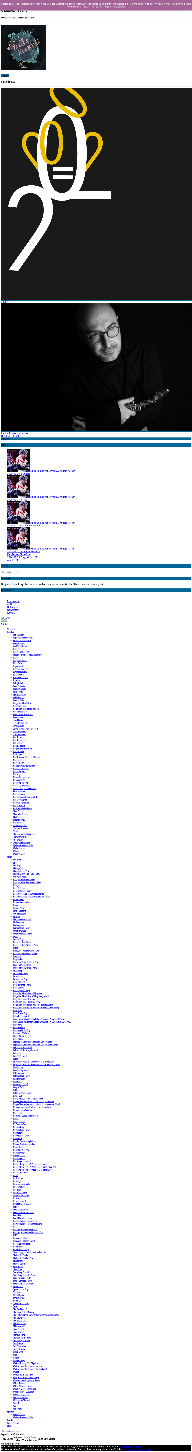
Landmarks (17, 1081)
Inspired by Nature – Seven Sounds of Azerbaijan (33, 1061)
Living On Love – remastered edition (28, 1098)
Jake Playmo (18, 720)
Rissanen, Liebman (21, 1238)
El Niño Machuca (20, 671)
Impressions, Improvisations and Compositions (32, 1041)
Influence (17, 1053)
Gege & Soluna (19, 686)
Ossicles (16, 1198)
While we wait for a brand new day (27, 1366)
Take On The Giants (21, 1303)
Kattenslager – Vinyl (21, 1075)
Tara (15, 1306)
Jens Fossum (18, 725)
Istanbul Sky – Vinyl (21, 1070)
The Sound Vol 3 (20, 1320)
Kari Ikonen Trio (19, 740)
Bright (15, 905)
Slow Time (17, 1269)
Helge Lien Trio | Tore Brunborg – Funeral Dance (33, 1004)
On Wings (17, 1181)
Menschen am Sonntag (22, 1110)
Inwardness (18, 717)
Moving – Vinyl (19, 1121)
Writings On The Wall (21, 1400)
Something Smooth (21, 1272)
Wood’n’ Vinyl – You (21, 1394)
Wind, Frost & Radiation (23, 1374)
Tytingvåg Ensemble (21, 842)
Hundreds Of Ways (20, 1033)
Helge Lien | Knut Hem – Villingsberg (28, 993)
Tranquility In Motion (21, 1340)
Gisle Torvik (17, 691)
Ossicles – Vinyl (19, 1201)
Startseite (11, 629)
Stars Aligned (18, 1295)
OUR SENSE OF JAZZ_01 (22, 1203)
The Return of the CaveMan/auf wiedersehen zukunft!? (36, 1314)
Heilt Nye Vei (18, 987)
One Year (17, 1189)
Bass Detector (19, 888)
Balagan (16, 649)
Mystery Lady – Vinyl (21, 1130)
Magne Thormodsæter (22, 748)
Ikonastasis (17, 1038)
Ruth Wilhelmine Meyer (22, 808)
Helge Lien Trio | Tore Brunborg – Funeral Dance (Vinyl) (36, 1007)
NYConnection (19, 779)
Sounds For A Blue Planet (23, 1283)
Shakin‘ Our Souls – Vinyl (23, 1258)
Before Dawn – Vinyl (21, 902)
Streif (15, 831)
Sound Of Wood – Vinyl (22, 1280)
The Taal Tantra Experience (24, 834)
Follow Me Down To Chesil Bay (25, 962)
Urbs (15, 1354)
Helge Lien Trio (19, 706)
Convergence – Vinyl (21, 927)
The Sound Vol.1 (19, 1323)
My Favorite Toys (20, 1124)
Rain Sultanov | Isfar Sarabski (25, 797)
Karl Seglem (18, 743)
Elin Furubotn (18, 674)
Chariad (16, 916)
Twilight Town (19, 1349)
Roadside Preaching (21, 1243)
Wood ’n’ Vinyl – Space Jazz (24, 1388)
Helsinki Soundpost (21, 1016)
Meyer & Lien (18, 762)
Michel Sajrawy (19, 771)
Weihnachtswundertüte (23, 845)
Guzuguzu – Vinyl (20, 979)
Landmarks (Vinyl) (20, 1084)
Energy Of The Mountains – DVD (26, 950)
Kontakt (11, 612)
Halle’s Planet (19, 982)
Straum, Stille (19, 1297)
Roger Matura (19, 805)
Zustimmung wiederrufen (137, 1449)
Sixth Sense (18, 1266)
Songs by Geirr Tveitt (22, 1277)
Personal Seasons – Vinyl (23, 1212)
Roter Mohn (18, 1246)
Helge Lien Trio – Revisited (24, 999)
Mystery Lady (18, 1127)
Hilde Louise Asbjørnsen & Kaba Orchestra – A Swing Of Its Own (39, 1019)
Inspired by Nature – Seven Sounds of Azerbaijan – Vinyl (36, 1064)
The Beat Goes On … (21, 1309)
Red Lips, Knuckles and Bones (25, 1229)
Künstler (10, 632)
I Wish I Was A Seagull (22, 1036)
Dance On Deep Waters (22, 942)
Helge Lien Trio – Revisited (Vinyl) (27, 1001)
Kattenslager (18, 1073)
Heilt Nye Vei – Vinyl (21, 990)
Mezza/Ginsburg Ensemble (24, 765)
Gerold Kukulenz (19, 688)
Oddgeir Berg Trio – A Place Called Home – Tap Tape (34, 1166)
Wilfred (16, 851)
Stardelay (17, 822)
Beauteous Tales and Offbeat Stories (28, 893)
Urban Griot (18, 1351)
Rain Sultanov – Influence (14, 433)
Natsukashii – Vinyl (21, 1135)
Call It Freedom (19, 913)
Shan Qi (16, 811)
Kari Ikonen (17, 737)
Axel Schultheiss (20, 646)
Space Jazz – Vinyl (20, 1289)
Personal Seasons (20, 1209)
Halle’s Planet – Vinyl (22, 984)
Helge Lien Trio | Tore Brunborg (26, 708)
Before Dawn (18, 899)
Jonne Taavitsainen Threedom (25, 728)
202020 (5, 302)
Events (10, 1420)
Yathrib (16, 1403)
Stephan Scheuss (20, 828)
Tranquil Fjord (19, 1334)
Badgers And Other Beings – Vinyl (27, 882)
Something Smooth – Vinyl (24, 1275)
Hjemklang (17, 1024)
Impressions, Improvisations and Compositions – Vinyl (35, 1044)
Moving (16, 1118)
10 (14, 862)
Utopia (16, 1357)
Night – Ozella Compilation (24, 1141)
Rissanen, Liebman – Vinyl (24, 1240)
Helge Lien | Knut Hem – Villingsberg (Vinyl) (31, 996)
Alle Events (13, 560)
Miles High (17, 1112)
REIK (15, 1235)
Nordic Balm (18, 1147)
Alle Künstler (18, 634)
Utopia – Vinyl (19, 1360)
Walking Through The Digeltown (26, 1363)
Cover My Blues (19, 930)
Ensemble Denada (20, 677)
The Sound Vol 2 (19, 1317)
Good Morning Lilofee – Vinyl (25, 967)
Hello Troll (17, 1010)
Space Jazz (18, 1286)
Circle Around (18, 922)
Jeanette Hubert (20, 723)
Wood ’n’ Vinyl (19, 853)
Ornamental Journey (21, 1195)
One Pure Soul (19, 1186)
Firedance (17, 956)
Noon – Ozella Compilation (24, 1144)
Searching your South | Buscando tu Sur (29, 1252)
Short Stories (18, 1260)
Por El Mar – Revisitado (22, 1218)
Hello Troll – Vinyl (20, 1013)
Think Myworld (19, 1326)
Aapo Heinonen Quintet (23, 637)
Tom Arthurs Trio (20, 836)
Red (14, 1226)
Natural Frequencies (21, 777)
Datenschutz (13, 607)
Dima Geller (18, 663)
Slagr (15, 816)
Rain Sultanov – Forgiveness (25, 1221)
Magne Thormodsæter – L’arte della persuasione (33, 1101)
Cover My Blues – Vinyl (22, 933)
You (14, 1406)
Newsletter (13, 610)
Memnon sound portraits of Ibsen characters (32, 1107)
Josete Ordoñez (19, 731)
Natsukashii (18, 1132)
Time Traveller (19, 1332)
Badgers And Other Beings (24, 879)
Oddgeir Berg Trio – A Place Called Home (30, 1164)
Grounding (17, 970)
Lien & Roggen (19, 745)
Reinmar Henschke (21, 802)
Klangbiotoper (19, 1078)
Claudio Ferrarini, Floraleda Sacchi (27, 654)
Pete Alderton (19, 791)
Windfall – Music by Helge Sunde (26, 1380)
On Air (15, 1175)
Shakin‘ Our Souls (20, 1255)
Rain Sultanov (19, 794)
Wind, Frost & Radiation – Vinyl (26, 1377)
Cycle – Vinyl (18, 939)
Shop (9, 1425)
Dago (15, 657)
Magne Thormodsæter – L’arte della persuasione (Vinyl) (36, 1104)
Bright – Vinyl (18, 908)
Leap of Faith (18, 1087)
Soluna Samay (19, 819)
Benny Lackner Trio (21, 651)
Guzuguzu (17, 976)
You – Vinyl (17, 1408)
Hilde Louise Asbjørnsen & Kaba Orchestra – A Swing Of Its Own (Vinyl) (42, 1021)
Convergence (18, 925)
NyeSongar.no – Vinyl (22, 1161)
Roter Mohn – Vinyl (21, 1249)
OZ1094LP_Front (10, 436)
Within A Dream (19, 1383)
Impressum (13, 601)
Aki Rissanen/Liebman (22, 640)
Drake (15, 947)
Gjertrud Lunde (19, 694)
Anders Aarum (19, 643)
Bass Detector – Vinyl (22, 890)
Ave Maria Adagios (20, 876)
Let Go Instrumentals (22, 1093)
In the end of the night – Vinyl (25, 1050)
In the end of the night (22, 1047)
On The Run (18, 1178)
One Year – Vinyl (20, 1192)
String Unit (17, 1300)
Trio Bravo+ (18, 839)
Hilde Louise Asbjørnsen (23, 714)
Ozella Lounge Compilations (24, 788)
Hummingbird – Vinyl (21, 1030)
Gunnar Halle (18, 700)
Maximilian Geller (20, 760)
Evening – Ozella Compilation (25, 953)
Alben (9, 856)
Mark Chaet (17, 754)
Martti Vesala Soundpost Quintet (26, 757)
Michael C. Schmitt (20, 768)
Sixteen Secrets (19, 1263)
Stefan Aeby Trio (20, 825)
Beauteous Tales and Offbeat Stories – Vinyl (31, 896)
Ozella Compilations (21, 785)
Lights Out (17, 1095)
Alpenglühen (18, 868)
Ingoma (16, 1058)
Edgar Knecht (18, 666)
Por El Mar (17, 1215)
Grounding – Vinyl (20, 973)
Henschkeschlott (20, 711)
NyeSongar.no (19, 1158)
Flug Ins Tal (17, 959)
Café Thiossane (19, 910)
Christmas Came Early (22, 919)
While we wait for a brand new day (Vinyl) (30, 1369)
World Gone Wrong (20, 1397)
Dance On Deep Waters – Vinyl (25, 945)
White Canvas (18, 848)
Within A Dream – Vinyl (22, 1386)
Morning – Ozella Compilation (25, 1115)
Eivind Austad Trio (20, 669)
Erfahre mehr (134, 1446)
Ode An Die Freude (20, 1172)
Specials (10, 1411)
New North (17, 1138)
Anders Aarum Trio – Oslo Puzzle (26, 873)
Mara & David (18, 751)
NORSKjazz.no (19, 1155)
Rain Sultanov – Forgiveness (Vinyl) (27, 1223)
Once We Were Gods (21, 1184)
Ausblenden (118, 6)
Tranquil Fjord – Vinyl (22, 1337)
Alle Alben (17, 859)
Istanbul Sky (18, 1067)
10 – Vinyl (17, 865)
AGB (9, 604)
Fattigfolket (18, 683)
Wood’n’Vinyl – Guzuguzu (23, 1391)
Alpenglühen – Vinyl (21, 871)
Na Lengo (17, 774)
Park (15, 1206)
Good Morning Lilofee (22, 964)
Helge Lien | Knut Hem (22, 703)
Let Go (15, 1090)
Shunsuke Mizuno (20, 814)
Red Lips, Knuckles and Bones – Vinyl (28, 1232)
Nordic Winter (19, 1152)
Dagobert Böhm (20, 660)
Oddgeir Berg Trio (20, 782)
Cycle (15, 936)
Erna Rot (16, 680)
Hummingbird (19, 1027)
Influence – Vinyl (20, 1056)
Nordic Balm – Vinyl (21, 1149)
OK (120, 1446)
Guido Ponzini (18, 697)
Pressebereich (13, 1423)
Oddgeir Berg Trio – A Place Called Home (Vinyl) (32, 1169)
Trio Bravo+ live (19, 1346)
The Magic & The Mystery (23, 1312)
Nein (124, 1446)
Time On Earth (19, 1329)
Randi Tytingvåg (20, 799)
